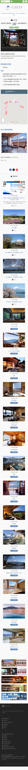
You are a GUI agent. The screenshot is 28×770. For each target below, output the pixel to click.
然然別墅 (14, 523)
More (14, 76)
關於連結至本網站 (7, 743)
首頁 (3, 13)
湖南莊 (5, 160)
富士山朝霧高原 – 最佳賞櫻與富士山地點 (14, 252)
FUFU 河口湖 (14, 326)
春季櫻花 (16, 27)
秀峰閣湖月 (14, 548)
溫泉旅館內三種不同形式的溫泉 (10, 748)
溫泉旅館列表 (14, 157)
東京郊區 (11, 27)
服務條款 (5, 735)
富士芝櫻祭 (14, 227)
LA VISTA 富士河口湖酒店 (14, 351)
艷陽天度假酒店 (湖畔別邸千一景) (14, 573)
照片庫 (6, 13)
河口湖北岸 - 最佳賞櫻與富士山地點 (14, 301)
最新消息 (5, 725)
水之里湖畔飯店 (14, 449)
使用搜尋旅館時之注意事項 (9, 746)
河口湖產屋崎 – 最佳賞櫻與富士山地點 (14, 277)
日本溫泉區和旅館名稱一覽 (9, 734)
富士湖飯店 (14, 400)
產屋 (14, 474)
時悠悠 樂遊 (14, 425)
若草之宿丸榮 (14, 597)
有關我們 (5, 739)
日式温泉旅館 (14, 8)
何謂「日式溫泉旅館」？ (8, 722)
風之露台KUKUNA (14, 647)
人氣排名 (5, 720)
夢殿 (14, 375)
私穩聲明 (5, 737)
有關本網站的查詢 (7, 741)
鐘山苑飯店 (14, 622)
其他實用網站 (6, 745)
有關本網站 (6, 724)
